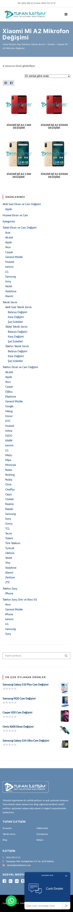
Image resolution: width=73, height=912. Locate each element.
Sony (8, 281)
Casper (9, 252)
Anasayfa (7, 828)
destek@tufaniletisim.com (19, 865)
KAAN (8, 440)
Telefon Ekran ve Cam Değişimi (20, 367)
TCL (7, 529)
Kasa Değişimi (16, 317)
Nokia (8, 470)
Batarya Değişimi (17, 312)
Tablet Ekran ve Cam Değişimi (19, 228)
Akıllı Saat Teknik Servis (18, 307)
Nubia (8, 480)
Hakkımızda (42, 828)
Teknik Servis (10, 302)
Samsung (10, 277)
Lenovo (9, 267)
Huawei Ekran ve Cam (15, 215)
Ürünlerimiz (42, 834)
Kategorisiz (9, 221)
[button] (11, 900)
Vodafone (10, 291)
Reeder (9, 509)
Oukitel (9, 499)
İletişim (39, 840)
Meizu (8, 455)
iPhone (9, 593)
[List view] (11, 83)
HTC (7, 421)
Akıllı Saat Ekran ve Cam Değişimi (22, 204)
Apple (8, 209)
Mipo (8, 460)
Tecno (8, 533)
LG (6, 272)
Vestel (8, 286)
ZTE (7, 582)
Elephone (10, 396)
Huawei (9, 262)
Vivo (7, 563)
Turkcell (9, 548)
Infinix (8, 431)
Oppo (8, 494)
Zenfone (10, 577)
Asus (8, 247)
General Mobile (14, 257)
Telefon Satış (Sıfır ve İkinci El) (20, 599)
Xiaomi (9, 296)
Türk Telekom (12, 543)
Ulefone (9, 553)
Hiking (9, 411)
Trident (9, 538)
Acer (7, 233)
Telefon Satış (10, 589)
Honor (9, 416)
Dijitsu (9, 392)
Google (9, 406)
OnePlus (10, 489)
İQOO (8, 436)
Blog (5, 840)
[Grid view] (5, 83)
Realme (9, 504)
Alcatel (9, 237)
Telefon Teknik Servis (17, 346)
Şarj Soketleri (15, 322)
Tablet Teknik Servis (16, 327)
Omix (8, 484)
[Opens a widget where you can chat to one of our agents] (47, 891)
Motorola (10, 465)
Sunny (9, 523)
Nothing (10, 475)
